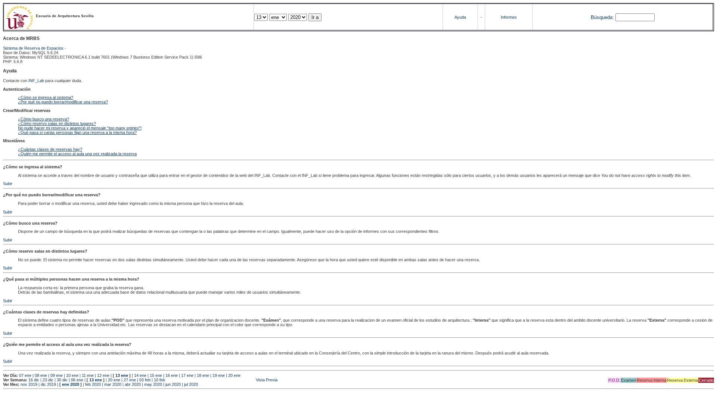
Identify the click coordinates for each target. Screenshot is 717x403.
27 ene (130, 380)
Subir (7, 183)
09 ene (56, 375)
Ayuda (460, 17)
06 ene (77, 380)
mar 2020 (112, 384)
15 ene (156, 375)
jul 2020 (191, 384)
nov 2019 (29, 384)
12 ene (103, 375)
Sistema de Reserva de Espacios (33, 48)
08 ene (41, 375)
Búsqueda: (602, 17)
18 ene (203, 375)
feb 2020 (93, 384)
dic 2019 (48, 384)
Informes (509, 17)
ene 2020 (70, 384)
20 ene (234, 375)
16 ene (171, 375)
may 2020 (153, 384)
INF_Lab (36, 80)
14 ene (140, 375)
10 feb (159, 380)
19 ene (218, 375)
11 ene (88, 375)
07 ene (25, 375)
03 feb (144, 380)
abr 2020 (133, 384)
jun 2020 (173, 384)
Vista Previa (221, 380)
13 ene (121, 375)
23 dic (48, 380)
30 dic (62, 380)
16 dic (33, 380)
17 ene (187, 375)
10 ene (72, 375)
